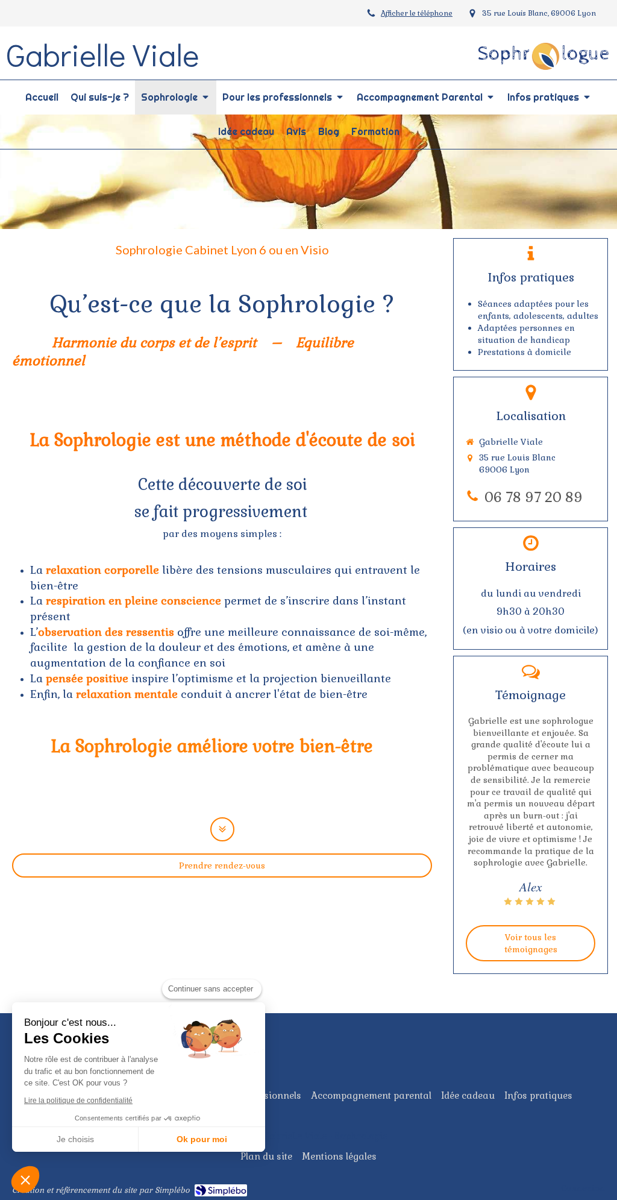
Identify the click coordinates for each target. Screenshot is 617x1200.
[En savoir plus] (222, 829)
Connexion (583, 1188)
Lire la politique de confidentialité (78, 1100)
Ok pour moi (202, 1139)
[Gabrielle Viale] (543, 73)
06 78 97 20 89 (533, 497)
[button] (25, 1179)
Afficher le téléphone (417, 13)
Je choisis (75, 1139)
